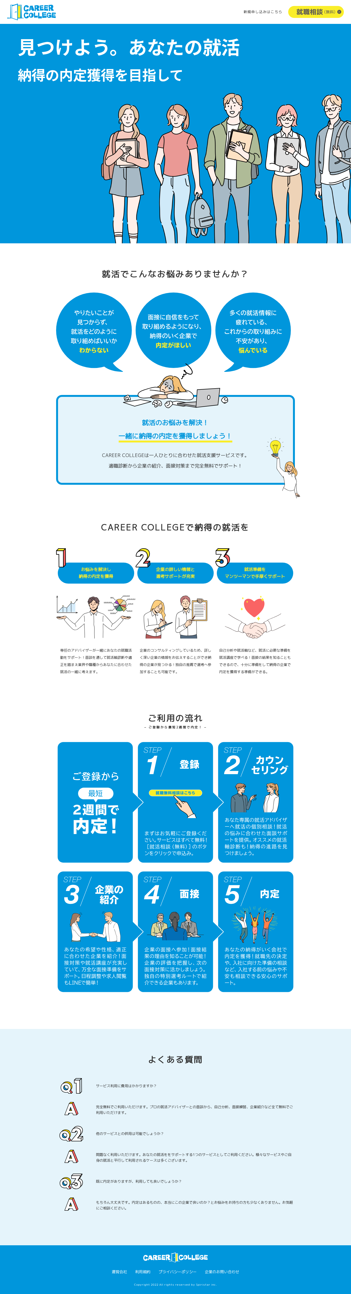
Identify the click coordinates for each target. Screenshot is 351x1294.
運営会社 (119, 1271)
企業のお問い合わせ (222, 1271)
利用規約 (142, 1271)
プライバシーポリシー (178, 1271)
